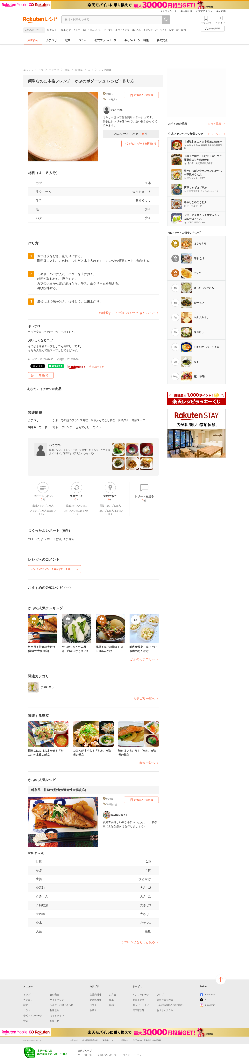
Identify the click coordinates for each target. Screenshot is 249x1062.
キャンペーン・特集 (136, 40)
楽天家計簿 (186, 11)
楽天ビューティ (141, 1005)
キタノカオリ (122, 30)
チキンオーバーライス (155, 30)
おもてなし (82, 427)
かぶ (90, 70)
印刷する (43, 375)
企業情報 (74, 1040)
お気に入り (206, 22)
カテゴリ (51, 40)
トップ (26, 994)
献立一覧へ (147, 763)
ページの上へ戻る (221, 979)
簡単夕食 (123, 420)
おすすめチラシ (204, 11)
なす (171, 30)
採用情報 (125, 1040)
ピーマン (108, 30)
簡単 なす (66, 30)
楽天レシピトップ (33, 70)
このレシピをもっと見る (138, 942)
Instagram (210, 1005)
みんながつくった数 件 (130, 133)
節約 (111, 1005)
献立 (67, 40)
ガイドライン (57, 1015)
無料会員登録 (214, 28)
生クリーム (43, 191)
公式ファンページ (105, 40)
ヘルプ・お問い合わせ (61, 1005)
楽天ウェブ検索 (165, 1000)
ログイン (220, 22)
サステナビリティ (132, 1055)
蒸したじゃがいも (92, 30)
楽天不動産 (138, 1000)
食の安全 (162, 40)
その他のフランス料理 (74, 420)
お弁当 (112, 994)
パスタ (93, 1005)
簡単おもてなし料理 (103, 420)
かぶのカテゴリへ (142, 659)
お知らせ (54, 1020)
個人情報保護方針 (90, 1040)
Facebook (210, 994)
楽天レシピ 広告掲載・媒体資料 (147, 1040)
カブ (39, 183)
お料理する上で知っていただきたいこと (127, 313)
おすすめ (32, 40)
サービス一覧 (85, 1055)
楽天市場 (221, 11)
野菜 (67, 70)
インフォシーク (168, 11)
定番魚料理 (95, 1000)
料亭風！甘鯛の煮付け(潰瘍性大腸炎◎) (58, 789)
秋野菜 (79, 70)
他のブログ (98, 367)
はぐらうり (53, 30)
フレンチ (66, 427)
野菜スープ (138, 420)
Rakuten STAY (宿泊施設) (170, 1005)
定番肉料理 (95, 994)
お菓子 (93, 1010)
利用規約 (54, 1010)
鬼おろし (136, 30)
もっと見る (214, 123)
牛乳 (39, 200)
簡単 (55, 427)
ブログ (160, 994)
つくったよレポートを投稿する (140, 143)
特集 (25, 1020)
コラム (82, 40)
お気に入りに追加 (143, 95)
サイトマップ (57, 1000)
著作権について (109, 1040)
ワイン (97, 427)
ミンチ (76, 30)
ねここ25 (54, 445)
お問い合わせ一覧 (107, 1055)
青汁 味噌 (181, 30)
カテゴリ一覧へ (144, 698)
